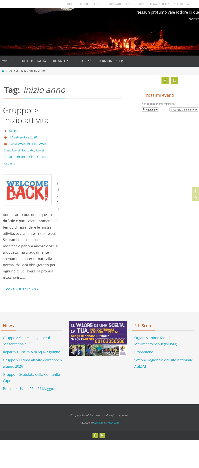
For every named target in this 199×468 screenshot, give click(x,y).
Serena (14, 130)
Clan (129, 3)
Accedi (178, 3)
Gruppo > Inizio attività (26, 115)
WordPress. (112, 416)
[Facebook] (195, 190)
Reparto (98, 3)
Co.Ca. (141, 3)
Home (69, 3)
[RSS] (195, 197)
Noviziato (114, 3)
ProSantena (143, 345)
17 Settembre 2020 (23, 136)
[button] (150, 109)
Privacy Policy (159, 3)
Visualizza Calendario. (183, 109)
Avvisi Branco (28, 141)
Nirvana (98, 416)
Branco (83, 3)
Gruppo (43, 152)
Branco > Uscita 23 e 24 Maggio (28, 382)
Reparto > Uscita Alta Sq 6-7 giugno (31, 345)
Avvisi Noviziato (23, 146)
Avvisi (13, 141)
